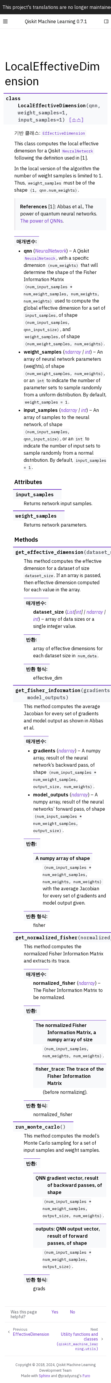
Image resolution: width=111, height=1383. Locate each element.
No (72, 1312)
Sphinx (44, 1375)
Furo (86, 1375)
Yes (55, 1312)
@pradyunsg (68, 1375)
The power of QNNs (41, 221)
